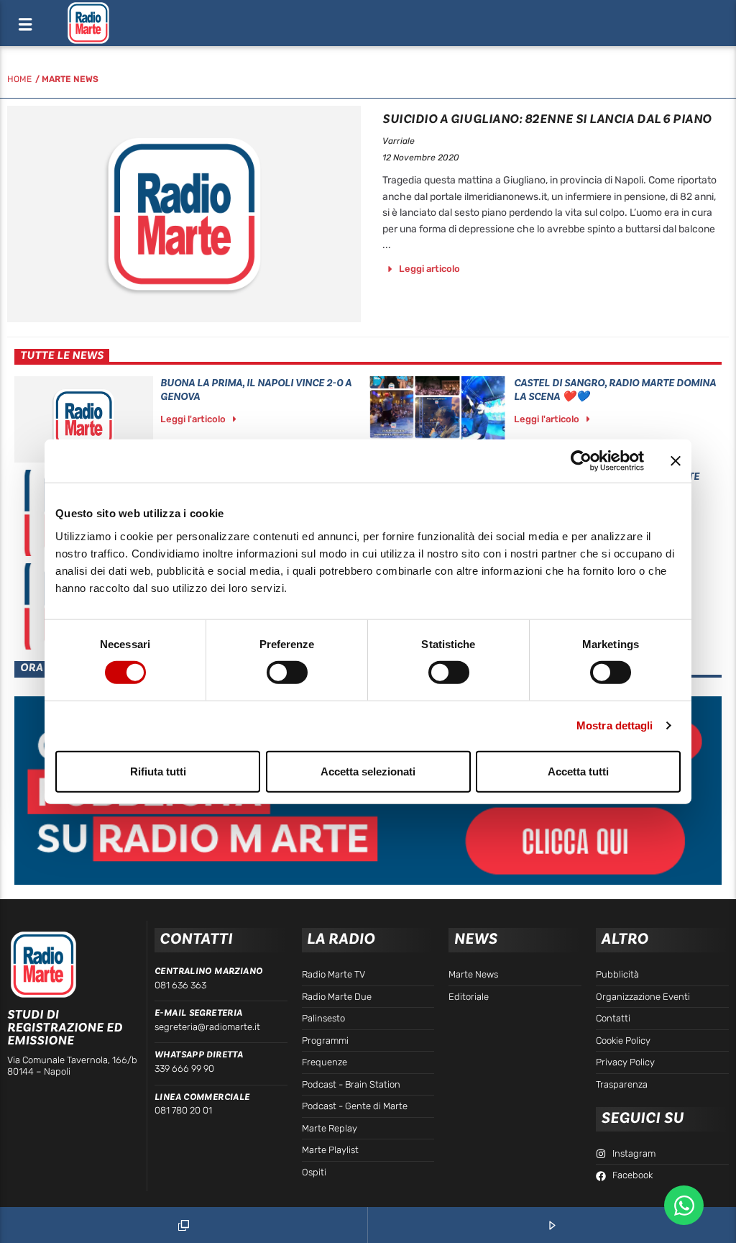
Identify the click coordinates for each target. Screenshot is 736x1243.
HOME (19, 79)
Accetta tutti (578, 771)
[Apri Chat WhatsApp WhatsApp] (684, 1205)
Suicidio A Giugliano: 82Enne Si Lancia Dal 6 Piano (547, 119)
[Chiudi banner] (676, 461)
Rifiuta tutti (158, 771)
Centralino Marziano (208, 971)
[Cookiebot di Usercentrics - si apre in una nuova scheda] (581, 461)
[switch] (287, 672)
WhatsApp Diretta (199, 1054)
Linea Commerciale (202, 1097)
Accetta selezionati (368, 771)
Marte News (70, 79)
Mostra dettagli (614, 725)
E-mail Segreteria (199, 1013)
